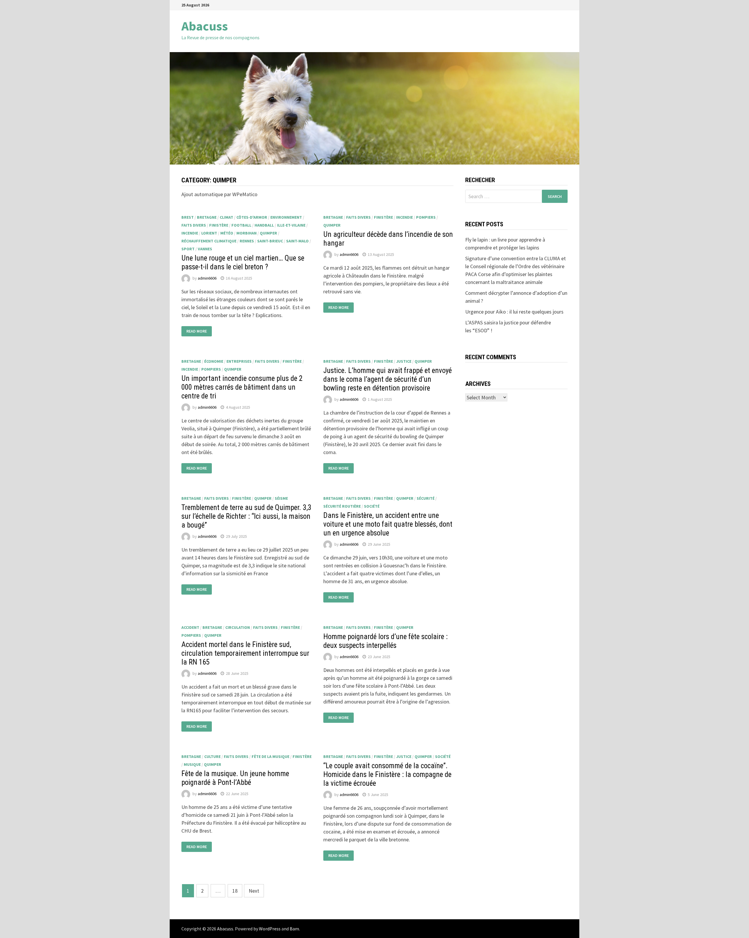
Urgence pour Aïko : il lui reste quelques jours (514, 311)
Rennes (247, 241)
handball (264, 225)
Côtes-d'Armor (251, 217)
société (371, 506)
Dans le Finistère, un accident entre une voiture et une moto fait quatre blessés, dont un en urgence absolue (387, 524)
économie (213, 361)
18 (235, 890)
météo (226, 233)
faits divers (193, 225)
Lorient (209, 233)
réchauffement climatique (208, 241)
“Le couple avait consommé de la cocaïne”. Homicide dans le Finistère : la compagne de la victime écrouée (387, 774)
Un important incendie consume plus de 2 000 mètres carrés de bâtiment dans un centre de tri (242, 387)
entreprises (239, 361)
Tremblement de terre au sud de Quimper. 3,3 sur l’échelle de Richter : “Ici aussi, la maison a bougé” (246, 516)
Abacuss (204, 26)
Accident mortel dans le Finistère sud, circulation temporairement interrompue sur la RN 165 (245, 653)
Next (254, 890)
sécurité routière (342, 506)
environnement (286, 217)
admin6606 (207, 278)
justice (403, 361)
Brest (187, 217)
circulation (237, 627)
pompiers (426, 217)
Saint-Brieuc (270, 241)
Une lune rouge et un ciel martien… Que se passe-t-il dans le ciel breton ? (242, 262)
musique (192, 764)
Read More (196, 331)
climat (226, 217)
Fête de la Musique (270, 756)
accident (190, 627)
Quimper (268, 233)
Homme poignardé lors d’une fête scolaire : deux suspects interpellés (385, 641)
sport (188, 248)
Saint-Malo (297, 241)
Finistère (218, 225)
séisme (281, 498)
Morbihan (246, 233)
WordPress (270, 929)
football (241, 225)
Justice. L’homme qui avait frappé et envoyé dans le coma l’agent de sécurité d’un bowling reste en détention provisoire (387, 379)
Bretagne (207, 217)
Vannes (205, 248)
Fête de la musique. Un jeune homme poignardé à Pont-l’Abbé (235, 778)
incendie (189, 233)
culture (212, 756)
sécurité (425, 498)
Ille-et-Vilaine (291, 225)
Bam (294, 929)
